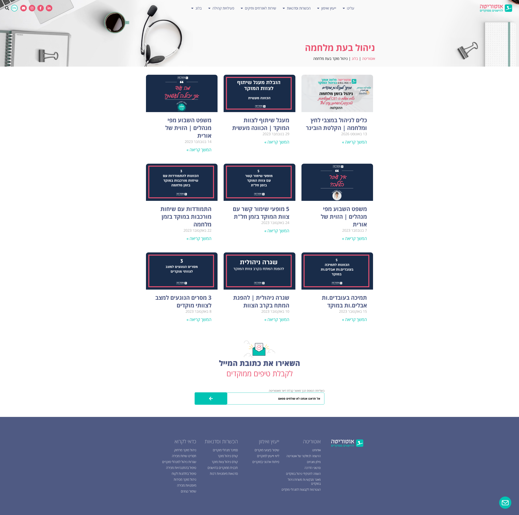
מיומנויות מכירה (186, 485)
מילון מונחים (314, 462)
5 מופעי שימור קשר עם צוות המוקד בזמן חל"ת (261, 212)
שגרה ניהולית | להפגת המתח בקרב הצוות (261, 301)
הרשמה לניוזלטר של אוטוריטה (303, 456)
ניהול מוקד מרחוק (185, 450)
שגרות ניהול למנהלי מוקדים (179, 462)
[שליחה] (211, 398)
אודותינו (316, 450)
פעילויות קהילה (223, 8)
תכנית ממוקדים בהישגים (223, 468)
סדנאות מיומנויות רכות (224, 474)
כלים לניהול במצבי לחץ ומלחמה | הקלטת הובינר (336, 124)
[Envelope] (23, 8)
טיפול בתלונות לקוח (184, 474)
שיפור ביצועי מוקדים (267, 450)
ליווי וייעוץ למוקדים (268, 456)
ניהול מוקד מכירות (185, 479)
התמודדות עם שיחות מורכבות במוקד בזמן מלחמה (185, 216)
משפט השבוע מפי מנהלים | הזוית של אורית (188, 127)
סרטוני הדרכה (313, 468)
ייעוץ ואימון (328, 8)
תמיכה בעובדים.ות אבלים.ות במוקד (344, 301)
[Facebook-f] (40, 8)
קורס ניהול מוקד (228, 456)
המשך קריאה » (354, 142)
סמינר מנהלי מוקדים (225, 450)
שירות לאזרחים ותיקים (260, 8)
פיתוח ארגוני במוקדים (265, 462)
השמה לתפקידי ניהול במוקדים (303, 474)
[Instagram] (32, 8)
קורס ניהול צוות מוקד (225, 462)
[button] (7, 8)
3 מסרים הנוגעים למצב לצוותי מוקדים (183, 301)
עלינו (350, 8)
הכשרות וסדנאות (299, 8)
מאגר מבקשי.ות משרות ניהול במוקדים (304, 481)
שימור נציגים (188, 491)
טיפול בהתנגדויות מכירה (181, 468)
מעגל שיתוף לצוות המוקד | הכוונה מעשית (260, 124)
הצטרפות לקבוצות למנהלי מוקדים (301, 489)
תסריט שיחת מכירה (184, 456)
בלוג (198, 8)
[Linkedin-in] (49, 8)
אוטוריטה (368, 58)
